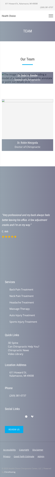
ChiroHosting (9, 472)
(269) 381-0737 (46, 7)
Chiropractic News (18, 350)
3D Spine (13, 343)
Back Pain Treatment (21, 289)
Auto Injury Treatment (22, 315)
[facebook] (13, 417)
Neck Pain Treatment (21, 296)
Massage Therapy (19, 308)
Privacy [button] (6, 456)
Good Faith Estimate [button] (24, 456)
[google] (6, 417)
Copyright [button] (24, 449)
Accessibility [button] (9, 449)
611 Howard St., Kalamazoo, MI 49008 (21, 3)
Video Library (15, 354)
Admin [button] (41, 456)
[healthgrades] (32, 417)
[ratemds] (26, 417)
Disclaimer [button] (37, 449)
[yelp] (19, 417)
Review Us (14, 429)
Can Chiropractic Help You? (23, 346)
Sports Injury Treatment (23, 321)
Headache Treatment (21, 302)
